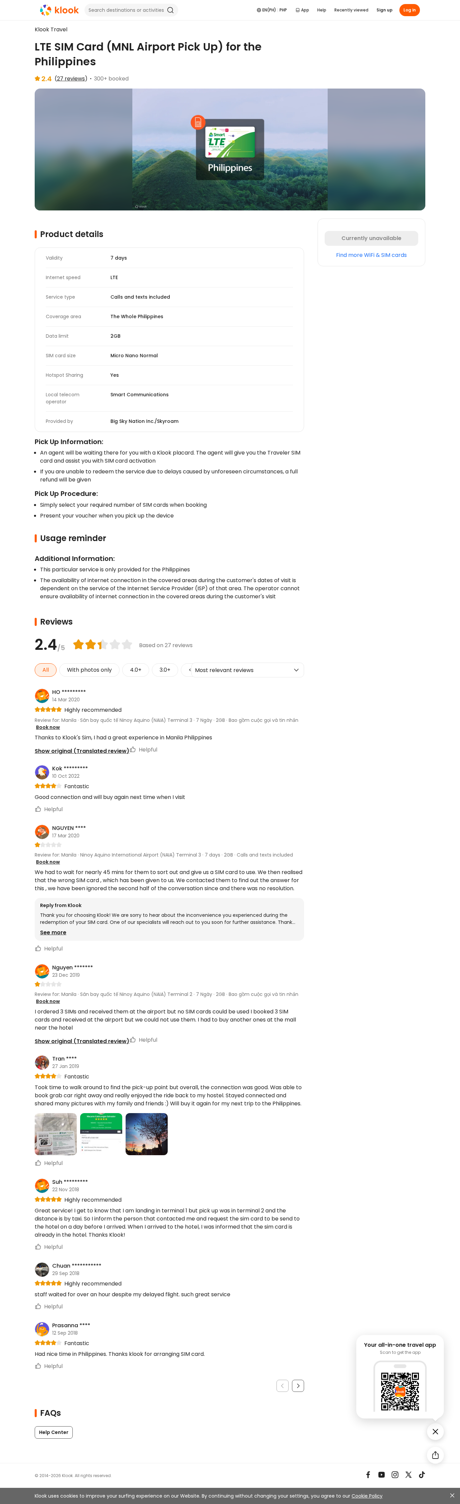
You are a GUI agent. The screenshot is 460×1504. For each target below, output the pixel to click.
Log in (409, 10)
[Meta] (368, 1474)
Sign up (384, 10)
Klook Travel (51, 29)
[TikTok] (422, 1474)
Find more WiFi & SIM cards (371, 255)
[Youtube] (381, 1474)
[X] (408, 1474)
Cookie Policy (367, 1496)
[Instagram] (395, 1474)
